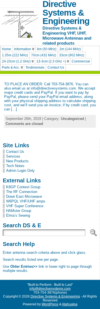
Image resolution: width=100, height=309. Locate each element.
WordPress (50, 304)
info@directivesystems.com (50, 289)
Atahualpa (70, 304)
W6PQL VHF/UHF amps (25, 201)
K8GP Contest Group (23, 187)
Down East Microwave (24, 196)
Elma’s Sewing (18, 215)
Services (13, 156)
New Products (17, 161)
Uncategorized (72, 119)
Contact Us (15, 151)
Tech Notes (15, 166)
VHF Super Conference (24, 206)
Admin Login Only (20, 170)
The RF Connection (21, 192)
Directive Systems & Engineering (55, 296)
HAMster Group (18, 211)
